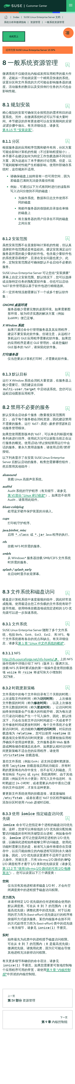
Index (16, 17)
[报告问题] (67, 65)
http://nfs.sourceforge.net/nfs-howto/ (28, 659)
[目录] (68, 33)
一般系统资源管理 (54, 22)
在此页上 (13, 36)
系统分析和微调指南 (15, 22)
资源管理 (35, 22)
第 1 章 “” (41, 643)
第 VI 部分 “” (26, 495)
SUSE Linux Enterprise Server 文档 (42, 17)
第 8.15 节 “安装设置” (17, 130)
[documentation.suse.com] (6, 17)
